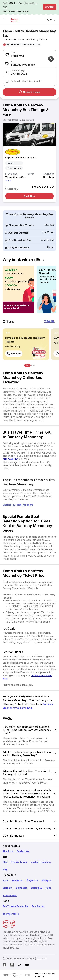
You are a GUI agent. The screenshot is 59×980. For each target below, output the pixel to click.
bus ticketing (10, 459)
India (5, 880)
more (8, 180)
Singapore (32, 880)
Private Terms (19, 862)
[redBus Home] (14, 20)
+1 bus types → (14, 168)
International (10, 895)
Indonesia (17, 880)
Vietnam (7, 888)
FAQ (5, 869)
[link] (26, 344)
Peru (48, 888)
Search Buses (31, 92)
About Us (8, 851)
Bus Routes (37, 906)
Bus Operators (11, 913)
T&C (5, 862)
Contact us (23, 851)
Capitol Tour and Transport (20, 157)
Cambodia (21, 888)
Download (50, 7)
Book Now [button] (29, 196)
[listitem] (8, 333)
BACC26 (16, 353)
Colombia (36, 888)
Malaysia (47, 880)
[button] (29, 72)
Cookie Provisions (41, 862)
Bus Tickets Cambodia (15, 906)
